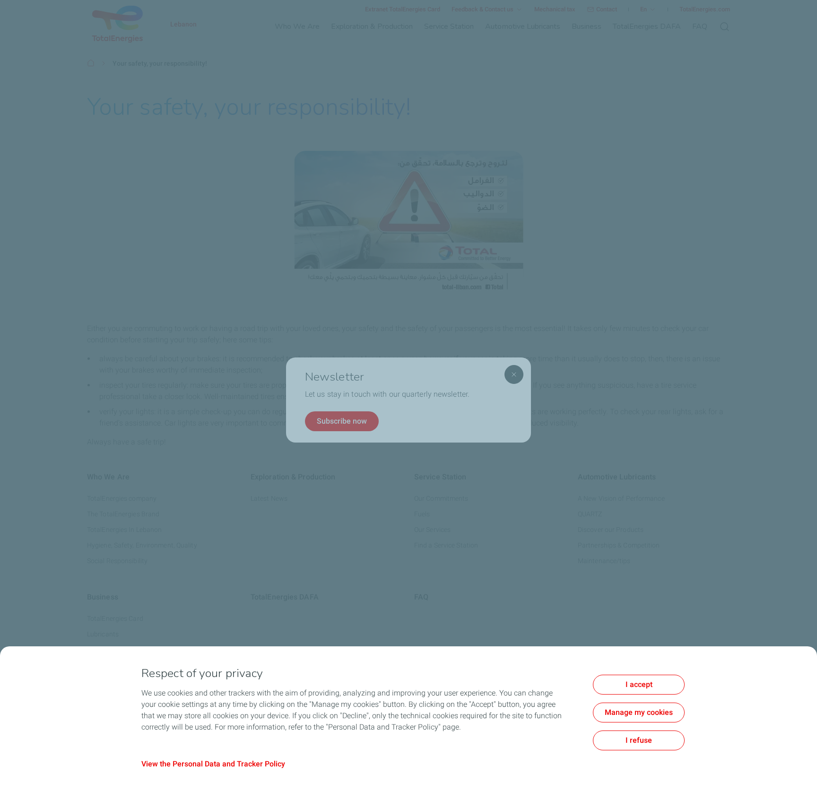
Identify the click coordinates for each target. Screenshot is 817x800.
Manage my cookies (639, 712)
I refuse (639, 740)
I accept (639, 684)
